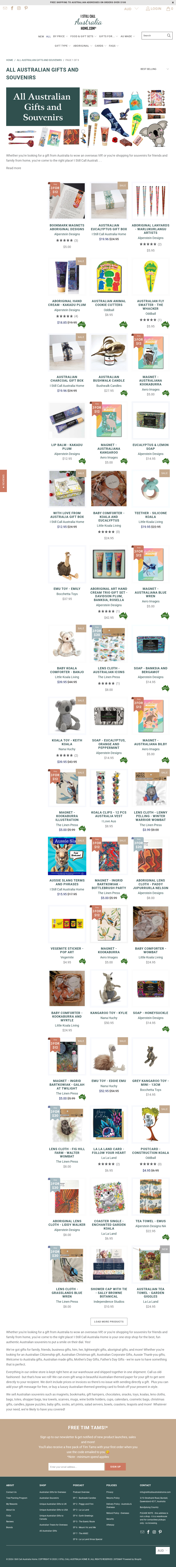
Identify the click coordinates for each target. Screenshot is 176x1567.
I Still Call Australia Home (25, 1559)
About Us (10, 1510)
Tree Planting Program (16, 1498)
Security (110, 1519)
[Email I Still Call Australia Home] (5, 9)
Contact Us (11, 1492)
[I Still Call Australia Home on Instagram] (18, 9)
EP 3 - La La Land (81, 1510)
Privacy (109, 1492)
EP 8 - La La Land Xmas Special (87, 1539)
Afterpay (110, 1525)
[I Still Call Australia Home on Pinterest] (25, 9)
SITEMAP (118, 1559)
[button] (60, 36)
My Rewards (11, 1504)
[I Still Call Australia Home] (88, 23)
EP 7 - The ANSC (80, 1533)
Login (156, 9)
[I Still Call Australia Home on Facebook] (11, 9)
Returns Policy (113, 1498)
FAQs (8, 1516)
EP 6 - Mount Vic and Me (84, 1527)
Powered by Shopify (132, 1559)
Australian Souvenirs (49, 1498)
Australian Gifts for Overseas (53, 1492)
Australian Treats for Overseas (54, 1525)
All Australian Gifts (48, 1531)
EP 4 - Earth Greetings (83, 1516)
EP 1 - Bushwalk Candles (84, 1498)
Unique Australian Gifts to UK (53, 1504)
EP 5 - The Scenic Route (84, 1521)
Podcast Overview (81, 1492)
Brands (9, 1527)
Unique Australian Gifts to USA (54, 1510)
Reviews (10, 1521)
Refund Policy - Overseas (117, 1513)
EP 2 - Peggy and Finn (83, 1504)
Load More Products (109, 1321)
